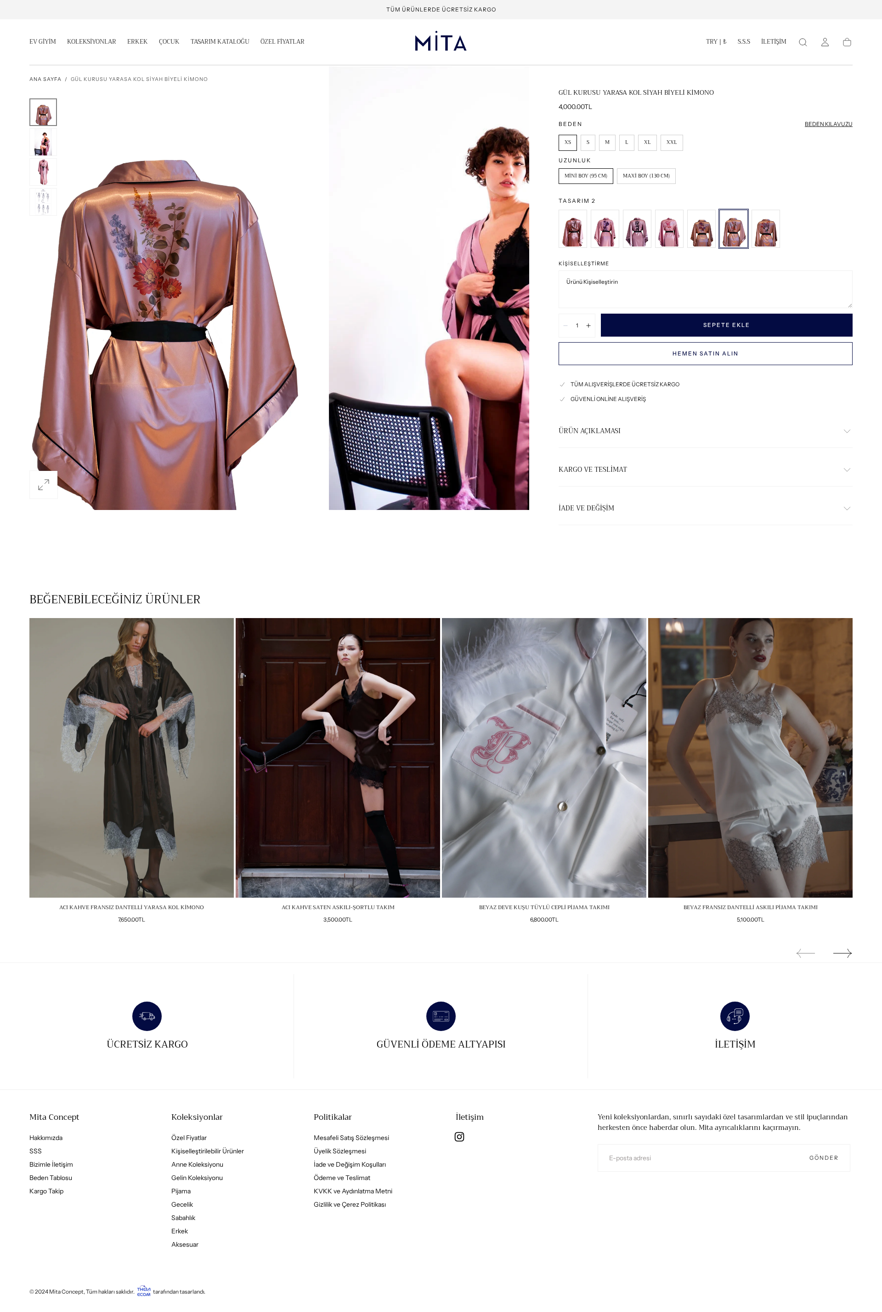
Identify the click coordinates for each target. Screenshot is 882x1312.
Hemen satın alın (706, 353)
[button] (716, 44)
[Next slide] (843, 953)
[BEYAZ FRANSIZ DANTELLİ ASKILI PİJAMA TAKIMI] (750, 758)
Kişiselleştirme (584, 264)
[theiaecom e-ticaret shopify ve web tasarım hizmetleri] (144, 1291)
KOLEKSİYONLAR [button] (91, 43)
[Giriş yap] (825, 42)
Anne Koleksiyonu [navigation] (197, 1164)
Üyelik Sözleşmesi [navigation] (340, 1151)
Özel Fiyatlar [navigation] (189, 1138)
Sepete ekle (726, 324)
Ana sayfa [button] (45, 79)
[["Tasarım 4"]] (669, 229)
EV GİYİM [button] (42, 43)
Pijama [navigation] (181, 1191)
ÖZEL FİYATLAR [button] (282, 43)
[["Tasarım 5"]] (637, 229)
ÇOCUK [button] (169, 43)
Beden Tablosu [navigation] (50, 1178)
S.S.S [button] (744, 43)
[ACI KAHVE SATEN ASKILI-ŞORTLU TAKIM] (338, 758)
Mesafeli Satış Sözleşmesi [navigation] (351, 1138)
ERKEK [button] (137, 43)
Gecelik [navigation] (182, 1204)
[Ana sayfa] (441, 42)
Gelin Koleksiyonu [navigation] (197, 1178)
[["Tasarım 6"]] (605, 229)
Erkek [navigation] (179, 1231)
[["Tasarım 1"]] (766, 229)
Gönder (824, 1157)
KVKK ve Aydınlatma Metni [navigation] (353, 1191)
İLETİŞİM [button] (773, 43)
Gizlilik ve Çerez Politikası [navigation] (350, 1204)
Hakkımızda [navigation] (45, 1138)
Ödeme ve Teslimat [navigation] (342, 1178)
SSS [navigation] (35, 1151)
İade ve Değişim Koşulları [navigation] (350, 1164)
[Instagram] (459, 1137)
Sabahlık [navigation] (183, 1218)
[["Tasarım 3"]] (701, 229)
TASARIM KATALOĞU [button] (220, 43)
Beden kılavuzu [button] (829, 123)
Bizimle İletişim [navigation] (51, 1164)
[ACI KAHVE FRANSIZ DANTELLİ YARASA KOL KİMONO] (131, 758)
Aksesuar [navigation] (184, 1244)
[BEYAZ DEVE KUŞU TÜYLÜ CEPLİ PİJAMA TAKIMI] (544, 758)
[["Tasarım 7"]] (573, 229)
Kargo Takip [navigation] (46, 1191)
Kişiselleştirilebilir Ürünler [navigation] (207, 1151)
